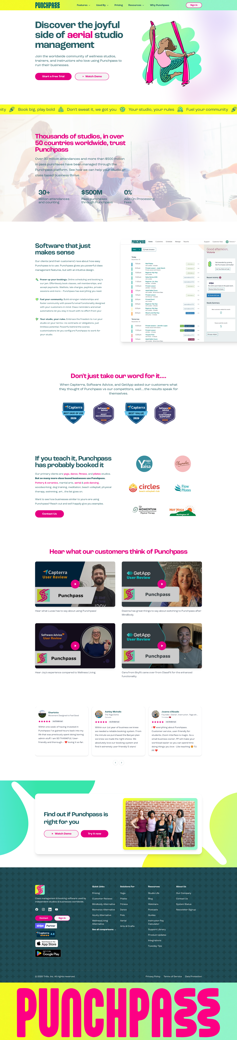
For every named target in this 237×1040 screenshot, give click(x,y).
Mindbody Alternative (103, 904)
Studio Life (153, 893)
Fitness (124, 904)
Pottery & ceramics (46, 482)
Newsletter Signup (186, 909)
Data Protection (193, 976)
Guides (152, 915)
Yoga (122, 893)
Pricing (119, 5)
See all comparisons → (104, 929)
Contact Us (49, 514)
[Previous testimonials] (115, 762)
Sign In (194, 5)
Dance (123, 909)
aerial (77, 482)
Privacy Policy (153, 976)
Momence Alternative (103, 909)
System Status (183, 904)
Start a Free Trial (53, 76)
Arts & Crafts (127, 926)
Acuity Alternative (101, 915)
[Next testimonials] (121, 762)
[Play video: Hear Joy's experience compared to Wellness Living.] (75, 645)
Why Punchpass (159, 5)
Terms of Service (173, 976)
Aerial (123, 920)
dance (74, 473)
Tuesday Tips (155, 946)
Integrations (154, 940)
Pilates (123, 898)
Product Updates (157, 935)
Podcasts (153, 909)
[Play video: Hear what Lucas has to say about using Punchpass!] (75, 584)
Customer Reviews (102, 898)
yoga (66, 473)
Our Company (183, 893)
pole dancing (91, 482)
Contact (44, 918)
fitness (83, 473)
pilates (97, 473)
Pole (122, 915)
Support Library (157, 929)
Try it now (94, 833)
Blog (150, 898)
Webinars (153, 904)
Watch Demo (93, 76)
